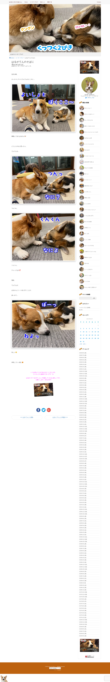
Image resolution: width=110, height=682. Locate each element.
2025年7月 (81, 382)
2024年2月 (81, 422)
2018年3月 (81, 585)
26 (89, 338)
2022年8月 (81, 463)
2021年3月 (81, 502)
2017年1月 (81, 617)
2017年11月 (82, 594)
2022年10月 (82, 458)
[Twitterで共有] (44, 410)
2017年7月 (81, 603)
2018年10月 (82, 569)
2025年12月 (82, 371)
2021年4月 (81, 500)
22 (98, 335)
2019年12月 (82, 537)
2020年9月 (81, 516)
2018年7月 (81, 576)
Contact (99, 2)
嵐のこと (42, 2)
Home (26, 2)
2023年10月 (82, 431)
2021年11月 (82, 484)
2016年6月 (81, 633)
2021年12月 (82, 481)
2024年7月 (81, 410)
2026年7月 (81, 355)
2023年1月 (81, 451)
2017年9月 (81, 599)
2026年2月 (81, 366)
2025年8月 (81, 380)
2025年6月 (81, 385)
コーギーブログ (34, 2)
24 (83, 338)
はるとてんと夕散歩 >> (60, 417)
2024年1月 (81, 424)
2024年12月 (82, 399)
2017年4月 (81, 610)
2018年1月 (81, 589)
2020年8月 (81, 518)
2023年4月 (81, 445)
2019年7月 (81, 548)
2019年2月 (81, 560)
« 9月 (80, 344)
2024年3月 (81, 419)
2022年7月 (81, 465)
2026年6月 (81, 357)
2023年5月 (81, 442)
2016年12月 (82, 619)
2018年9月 (81, 571)
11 (86, 331)
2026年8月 (81, 353)
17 (83, 335)
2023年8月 (81, 435)
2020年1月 (81, 534)
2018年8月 (81, 573)
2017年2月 (81, 615)
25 (86, 338)
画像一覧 (49, 2)
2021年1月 (81, 507)
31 (83, 341)
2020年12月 (82, 509)
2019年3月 (81, 557)
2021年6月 (81, 495)
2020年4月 (81, 527)
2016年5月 (81, 635)
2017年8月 (81, 601)
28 (95, 338)
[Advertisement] (30, 435)
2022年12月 (82, 454)
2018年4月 (81, 583)
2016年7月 (81, 631)
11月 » (84, 344)
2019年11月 (82, 539)
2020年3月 (81, 530)
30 (80, 341)
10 (83, 331)
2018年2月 (81, 587)
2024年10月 (82, 403)
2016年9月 (81, 626)
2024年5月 (81, 415)
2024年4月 (81, 417)
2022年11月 (82, 456)
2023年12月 (82, 426)
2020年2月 (81, 532)
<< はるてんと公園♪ (26, 417)
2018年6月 (81, 578)
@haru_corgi (90, 97)
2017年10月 (82, 596)
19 (89, 335)
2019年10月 (82, 541)
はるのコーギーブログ (16, 54)
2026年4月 (81, 362)
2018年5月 (81, 580)
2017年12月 (82, 592)
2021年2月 (81, 504)
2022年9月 (81, 461)
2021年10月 (82, 486)
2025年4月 (81, 389)
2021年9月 (81, 488)
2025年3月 (81, 392)
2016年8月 (81, 629)
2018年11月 (82, 566)
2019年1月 (81, 562)
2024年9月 (81, 405)
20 (92, 335)
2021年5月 (81, 497)
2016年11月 (82, 622)
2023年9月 (81, 433)
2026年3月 (81, 364)
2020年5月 (81, 525)
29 (98, 338)
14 (95, 331)
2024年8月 (81, 408)
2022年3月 (81, 474)
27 (92, 338)
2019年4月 (81, 555)
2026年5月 (81, 359)
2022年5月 (81, 470)
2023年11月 (82, 428)
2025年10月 (82, 376)
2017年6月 (81, 606)
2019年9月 (81, 543)
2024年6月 (81, 412)
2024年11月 (82, 401)
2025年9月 (81, 378)
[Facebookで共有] (38, 410)
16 (80, 335)
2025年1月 (81, 396)
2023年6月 (81, 440)
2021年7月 (81, 493)
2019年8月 (81, 546)
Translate (59, 669)
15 (98, 331)
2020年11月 (82, 511)
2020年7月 (81, 520)
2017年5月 (81, 608)
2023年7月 (81, 438)
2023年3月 (81, 447)
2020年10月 (82, 514)
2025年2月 (81, 394)
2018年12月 (82, 564)
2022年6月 (81, 468)
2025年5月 (81, 387)
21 (95, 335)
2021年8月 (81, 491)
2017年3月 (81, 612)
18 (86, 335)
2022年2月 (81, 477)
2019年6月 (81, 550)
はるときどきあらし (15, 2)
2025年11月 (82, 373)
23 (80, 338)
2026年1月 (81, 369)
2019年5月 (81, 553)
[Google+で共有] (49, 410)
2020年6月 (81, 523)
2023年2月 (81, 449)
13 (92, 331)
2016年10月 (82, 624)
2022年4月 (81, 472)
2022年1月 (81, 479)
